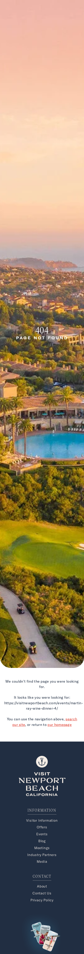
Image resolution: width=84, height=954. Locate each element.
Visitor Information (42, 820)
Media (42, 861)
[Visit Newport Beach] (42, 794)
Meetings (42, 848)
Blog (42, 841)
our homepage (59, 724)
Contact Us (42, 893)
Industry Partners (42, 855)
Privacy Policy (42, 900)
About (42, 886)
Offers (42, 827)
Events (42, 834)
